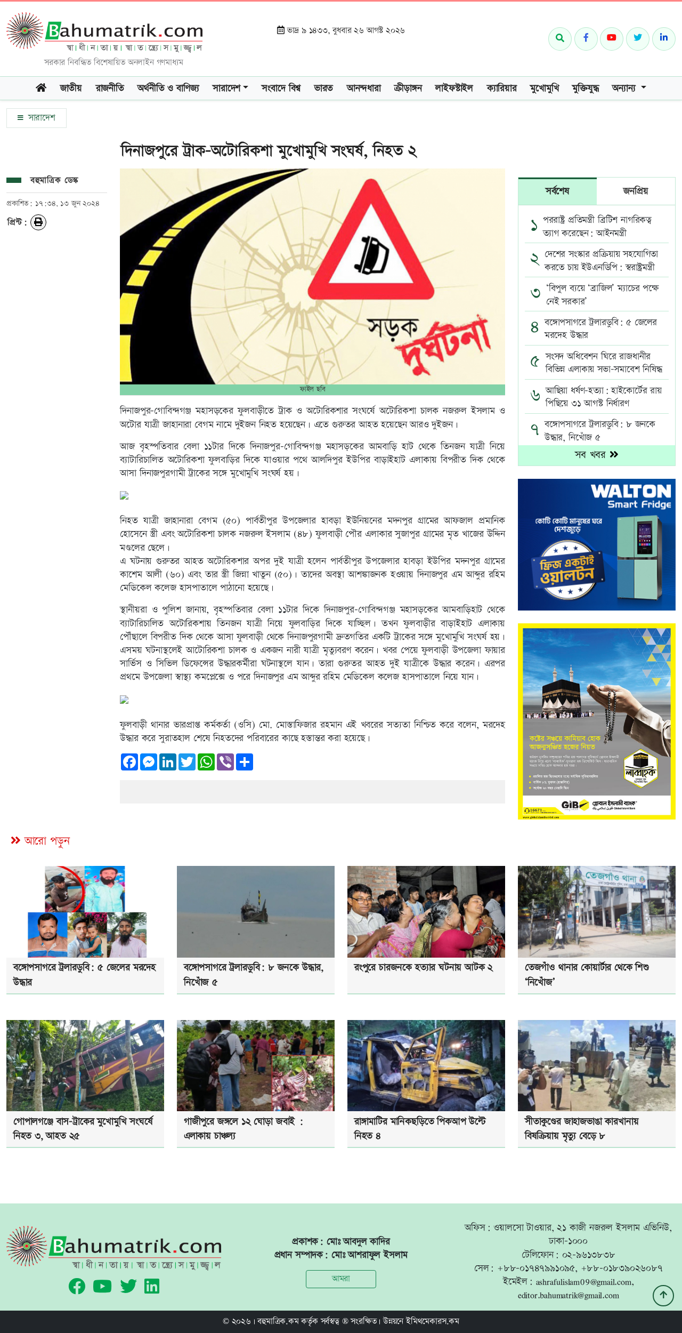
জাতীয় (71, 88)
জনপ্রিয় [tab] (635, 191)
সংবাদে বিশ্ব (281, 88)
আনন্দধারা (364, 88)
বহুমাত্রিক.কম (277, 1321)
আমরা (341, 1279)
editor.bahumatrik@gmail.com (568, 1295)
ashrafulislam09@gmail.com (583, 1281)
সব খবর (592, 455)
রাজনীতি (110, 88)
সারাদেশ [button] (226, 88)
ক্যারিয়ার (502, 88)
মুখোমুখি (544, 88)
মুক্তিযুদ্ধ (585, 88)
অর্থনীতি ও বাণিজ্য (168, 88)
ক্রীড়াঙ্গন (407, 88)
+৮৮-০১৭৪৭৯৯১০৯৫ (536, 1268)
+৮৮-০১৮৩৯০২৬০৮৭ (622, 1268)
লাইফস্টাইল (454, 88)
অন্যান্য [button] (625, 88)
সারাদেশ (40, 117)
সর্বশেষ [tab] (558, 191)
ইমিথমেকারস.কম (432, 1321)
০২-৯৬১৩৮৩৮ (588, 1255)
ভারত (323, 88)
